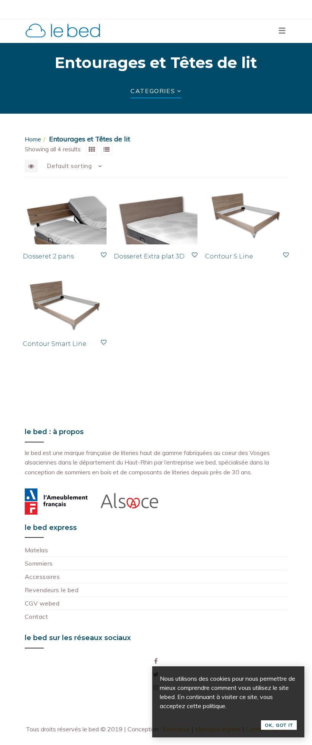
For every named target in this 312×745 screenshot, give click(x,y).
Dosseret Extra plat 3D (149, 256)
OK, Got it (279, 725)
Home (33, 139)
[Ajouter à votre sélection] (104, 255)
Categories (153, 91)
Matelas (36, 550)
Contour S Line (229, 256)
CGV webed (42, 603)
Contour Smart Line (54, 343)
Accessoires (42, 576)
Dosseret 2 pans (48, 256)
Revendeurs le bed (51, 590)
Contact (36, 616)
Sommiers (39, 563)
